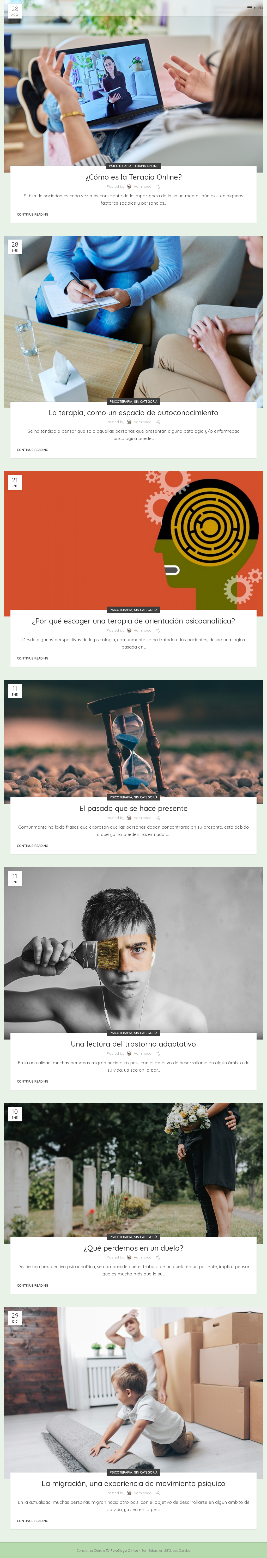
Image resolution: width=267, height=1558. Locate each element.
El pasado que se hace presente (134, 808)
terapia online (145, 166)
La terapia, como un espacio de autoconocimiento (133, 412)
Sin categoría (145, 402)
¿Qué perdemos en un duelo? (133, 1247)
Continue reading (32, 214)
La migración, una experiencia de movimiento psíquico (134, 1483)
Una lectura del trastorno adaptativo (133, 1043)
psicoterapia (120, 166)
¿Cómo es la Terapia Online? (134, 176)
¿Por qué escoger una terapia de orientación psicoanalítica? (133, 620)
